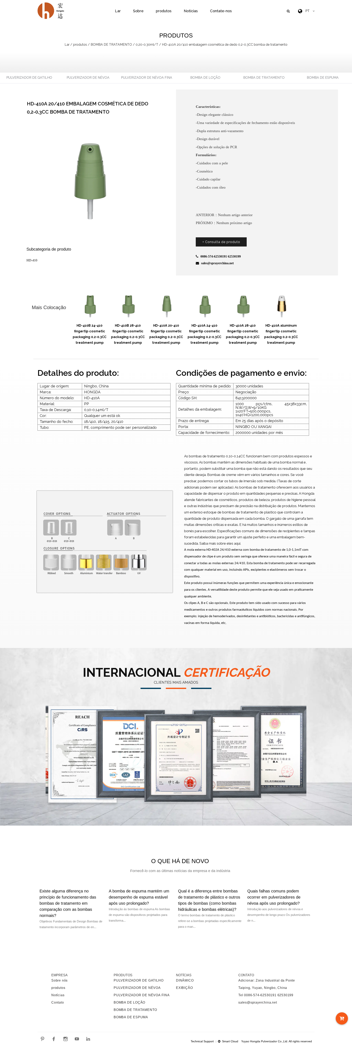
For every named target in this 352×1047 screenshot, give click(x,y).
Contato (57, 1002)
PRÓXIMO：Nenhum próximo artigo (224, 223)
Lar (118, 11)
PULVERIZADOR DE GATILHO (29, 78)
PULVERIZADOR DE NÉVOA (88, 78)
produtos (164, 11)
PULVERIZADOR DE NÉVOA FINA (146, 78)
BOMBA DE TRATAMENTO (111, 44)
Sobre (138, 11)
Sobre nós (59, 980)
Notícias (191, 11)
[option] (89, 317)
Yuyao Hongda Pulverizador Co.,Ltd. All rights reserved (276, 1041)
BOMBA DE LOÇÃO (205, 78)
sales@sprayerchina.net (257, 1002)
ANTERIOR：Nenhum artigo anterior (224, 215)
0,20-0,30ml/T (147, 44)
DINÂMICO (185, 980)
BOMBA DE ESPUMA (323, 78)
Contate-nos (221, 11)
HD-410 (31, 260)
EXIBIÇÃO (184, 988)
